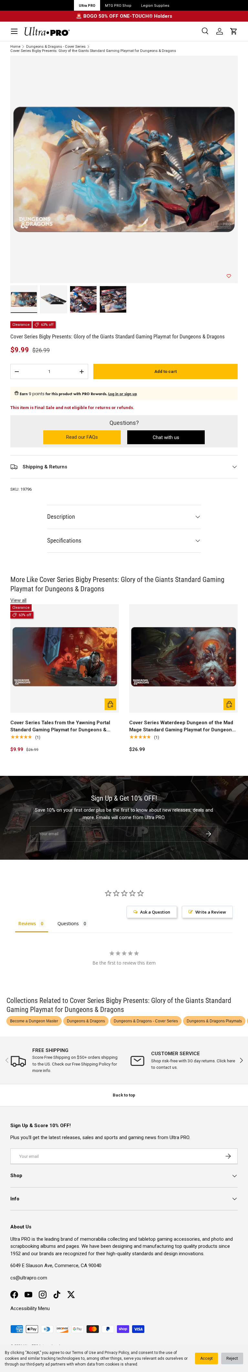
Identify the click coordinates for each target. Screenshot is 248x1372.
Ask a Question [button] (155, 912)
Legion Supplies (155, 6)
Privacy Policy (117, 1352)
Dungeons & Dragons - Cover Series (56, 46)
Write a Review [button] (210, 912)
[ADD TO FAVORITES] (228, 276)
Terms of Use (84, 1352)
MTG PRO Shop (118, 6)
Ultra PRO (87, 6)
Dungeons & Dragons (86, 1021)
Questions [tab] (68, 923)
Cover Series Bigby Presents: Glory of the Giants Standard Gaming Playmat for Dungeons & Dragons (93, 51)
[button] (234, 31)
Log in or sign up (122, 393)
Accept (206, 1358)
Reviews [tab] (27, 923)
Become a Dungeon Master (34, 1021)
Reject (232, 1358)
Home (15, 46)
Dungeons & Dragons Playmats (214, 1021)
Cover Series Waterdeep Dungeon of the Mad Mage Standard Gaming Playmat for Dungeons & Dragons (181, 727)
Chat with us (166, 437)
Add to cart (165, 371)
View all (18, 600)
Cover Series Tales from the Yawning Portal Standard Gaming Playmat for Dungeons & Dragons (60, 727)
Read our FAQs (93, 437)
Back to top (124, 1095)
